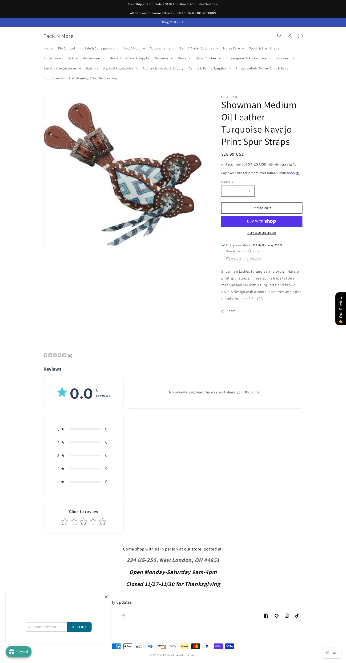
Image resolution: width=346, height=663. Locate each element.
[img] (55, 355)
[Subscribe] (123, 615)
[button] (68, 48)
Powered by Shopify (184, 655)
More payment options (261, 232)
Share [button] (231, 311)
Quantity (227, 182)
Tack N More (166, 655)
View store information (243, 258)
